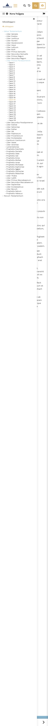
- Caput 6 (11, 73)
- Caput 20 (11, 102)
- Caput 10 (11, 81)
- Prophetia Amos (12, 158)
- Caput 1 (10, 62)
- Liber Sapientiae (12, 184)
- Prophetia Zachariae (14, 171)
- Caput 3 (11, 67)
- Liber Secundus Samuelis (16, 54)
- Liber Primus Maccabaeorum (18, 180)
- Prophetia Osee (12, 154)
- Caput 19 (11, 100)
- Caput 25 (11, 112)
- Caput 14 (11, 89)
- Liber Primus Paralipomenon (18, 61)
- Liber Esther (11, 129)
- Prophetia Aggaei (12, 169)
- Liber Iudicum (11, 47)
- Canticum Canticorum (15, 140)
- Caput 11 (11, 83)
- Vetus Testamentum (12, 31)
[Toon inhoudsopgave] (3, 13)
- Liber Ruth (10, 49)
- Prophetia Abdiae (13, 160)
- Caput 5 (11, 71)
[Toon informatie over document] (7, 13)
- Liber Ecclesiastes (13, 138)
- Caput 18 (11, 97)
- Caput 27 (11, 116)
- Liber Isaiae (10, 142)
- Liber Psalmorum (13, 134)
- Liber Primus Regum (14, 56)
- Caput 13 (11, 87)
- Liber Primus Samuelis (15, 52)
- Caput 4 (11, 69)
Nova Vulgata (17, 13)
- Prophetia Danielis (13, 151)
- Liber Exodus (11, 36)
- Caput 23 (11, 108)
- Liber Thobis (11, 176)
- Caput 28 (11, 118)
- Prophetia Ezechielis (14, 149)
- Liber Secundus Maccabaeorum (19, 182)
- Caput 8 (11, 77)
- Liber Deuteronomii (14, 43)
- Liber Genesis (11, 34)
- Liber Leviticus (12, 38)
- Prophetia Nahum (13, 191)
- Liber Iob (9, 131)
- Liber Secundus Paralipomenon (19, 122)
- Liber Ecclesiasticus (14, 187)
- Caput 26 (11, 114)
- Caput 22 (11, 106)
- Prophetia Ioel (11, 156)
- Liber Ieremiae (12, 145)
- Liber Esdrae (11, 125)
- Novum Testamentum (12, 196)
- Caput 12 (11, 85)
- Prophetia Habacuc (14, 193)
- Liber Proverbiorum (14, 136)
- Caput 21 (11, 104)
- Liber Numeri (11, 41)
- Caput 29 (11, 120)
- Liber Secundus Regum (15, 58)
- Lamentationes (12, 147)
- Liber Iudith (10, 178)
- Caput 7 (11, 75)
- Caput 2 (11, 65)
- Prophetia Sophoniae (14, 167)
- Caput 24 (11, 110)
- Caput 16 (11, 93)
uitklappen (9, 26)
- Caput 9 (11, 79)
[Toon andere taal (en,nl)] (44, 13)
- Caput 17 (11, 96)
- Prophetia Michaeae (14, 165)
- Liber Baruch (11, 189)
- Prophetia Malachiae (14, 173)
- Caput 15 (11, 91)
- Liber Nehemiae (12, 127)
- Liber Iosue (10, 45)
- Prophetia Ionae (12, 162)
